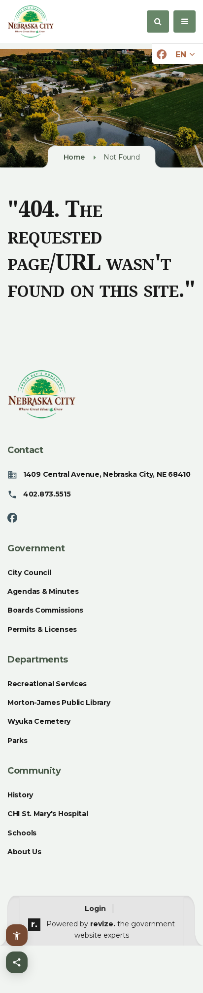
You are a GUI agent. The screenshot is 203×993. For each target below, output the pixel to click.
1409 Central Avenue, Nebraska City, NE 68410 (107, 474)
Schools (21, 832)
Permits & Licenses (42, 629)
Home (74, 157)
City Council (29, 572)
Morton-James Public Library (58, 702)
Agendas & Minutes (42, 591)
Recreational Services (47, 683)
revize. (102, 923)
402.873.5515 (47, 494)
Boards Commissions (45, 610)
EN (181, 54)
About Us (24, 851)
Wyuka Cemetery (38, 721)
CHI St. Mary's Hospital (47, 813)
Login (95, 908)
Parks (17, 740)
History (20, 794)
